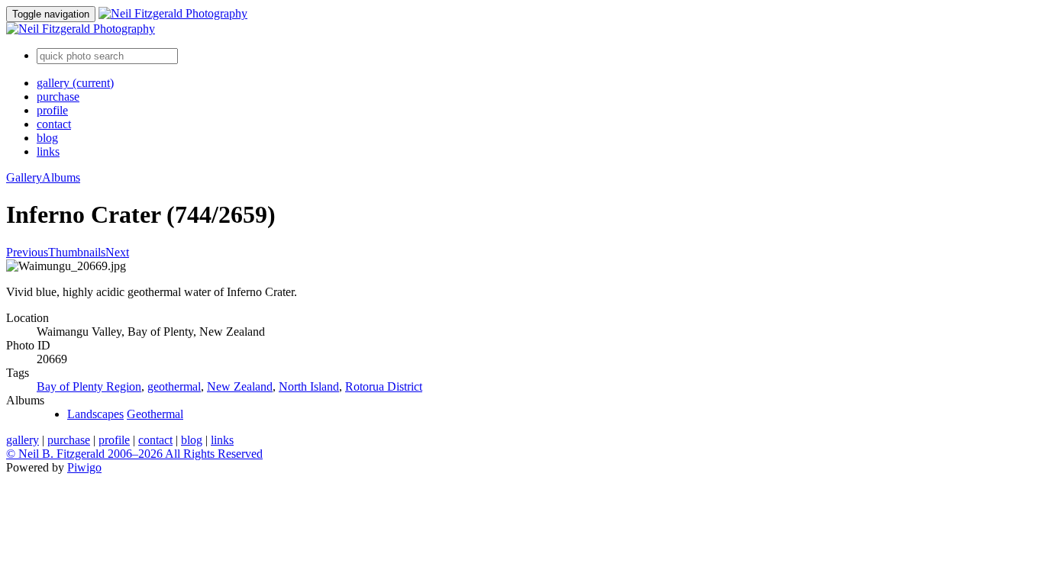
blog (47, 137)
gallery (75, 82)
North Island (309, 386)
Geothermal (155, 413)
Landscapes (95, 413)
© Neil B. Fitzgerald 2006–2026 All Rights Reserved (134, 453)
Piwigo (84, 467)
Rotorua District (383, 386)
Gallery (24, 177)
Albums (61, 177)
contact (54, 124)
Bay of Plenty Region (89, 386)
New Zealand (240, 386)
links (48, 151)
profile (52, 110)
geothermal (174, 386)
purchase (58, 96)
